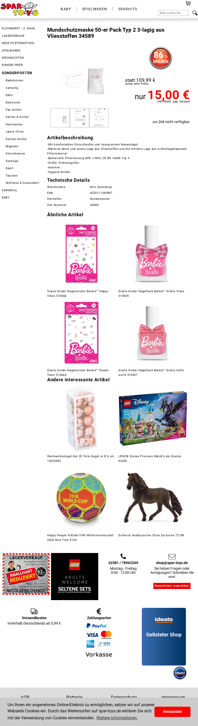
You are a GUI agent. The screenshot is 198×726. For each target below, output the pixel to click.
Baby (6, 197)
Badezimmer (15, 80)
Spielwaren (11, 50)
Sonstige (12, 161)
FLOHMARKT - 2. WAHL (19, 28)
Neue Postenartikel (18, 43)
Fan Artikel (14, 109)
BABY (66, 9)
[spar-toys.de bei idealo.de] (180, 678)
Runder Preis (12, 65)
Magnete (12, 146)
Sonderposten (17, 73)
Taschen (12, 175)
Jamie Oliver (15, 131)
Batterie (74, 697)
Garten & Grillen (17, 117)
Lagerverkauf (13, 36)
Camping (12, 88)
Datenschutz (124, 697)
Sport (9, 168)
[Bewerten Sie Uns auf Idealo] (157, 678)
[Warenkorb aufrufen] (188, 5)
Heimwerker (14, 124)
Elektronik (13, 102)
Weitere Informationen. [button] (117, 717)
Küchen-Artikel (16, 139)
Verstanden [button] (172, 712)
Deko (9, 95)
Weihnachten (13, 57)
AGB (24, 697)
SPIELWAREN (94, 9)
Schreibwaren (15, 153)
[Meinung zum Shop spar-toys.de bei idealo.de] (164, 664)
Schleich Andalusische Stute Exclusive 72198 (151, 535)
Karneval (10, 190)
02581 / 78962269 (123, 563)
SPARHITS (127, 9)
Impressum (173, 697)
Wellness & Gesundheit (22, 183)
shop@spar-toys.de (172, 563)
